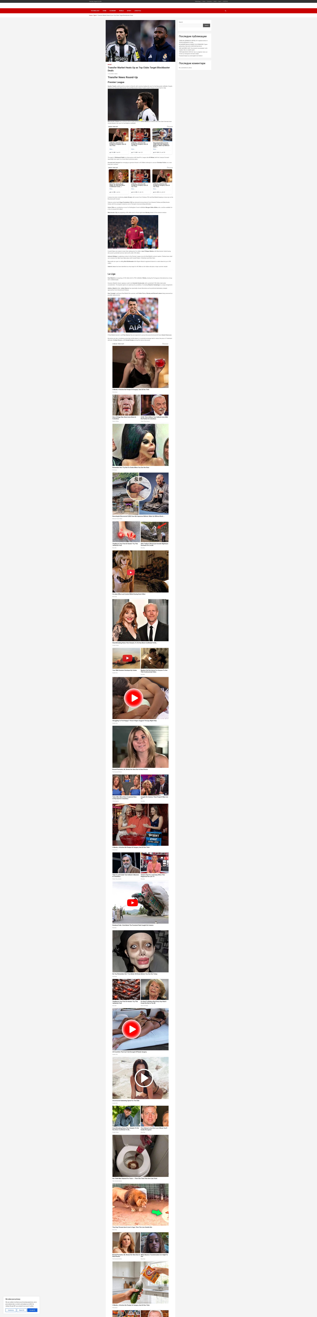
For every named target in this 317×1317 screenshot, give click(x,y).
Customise (11, 1310)
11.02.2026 (111, 73)
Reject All (21, 1310)
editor (116, 73)
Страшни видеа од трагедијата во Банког (191, 55)
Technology (198, 1)
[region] (21, 1305)
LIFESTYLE (225, 1)
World (215, 1)
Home (203, 1)
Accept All (32, 1310)
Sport (219, 1)
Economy (209, 1)
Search (181, 22)
